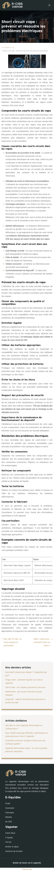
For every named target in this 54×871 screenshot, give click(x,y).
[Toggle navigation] (49, 5)
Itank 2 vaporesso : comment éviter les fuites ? (41, 642)
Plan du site (27, 869)
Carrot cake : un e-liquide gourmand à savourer (25, 687)
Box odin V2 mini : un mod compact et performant (12, 642)
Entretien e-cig (9, 47)
